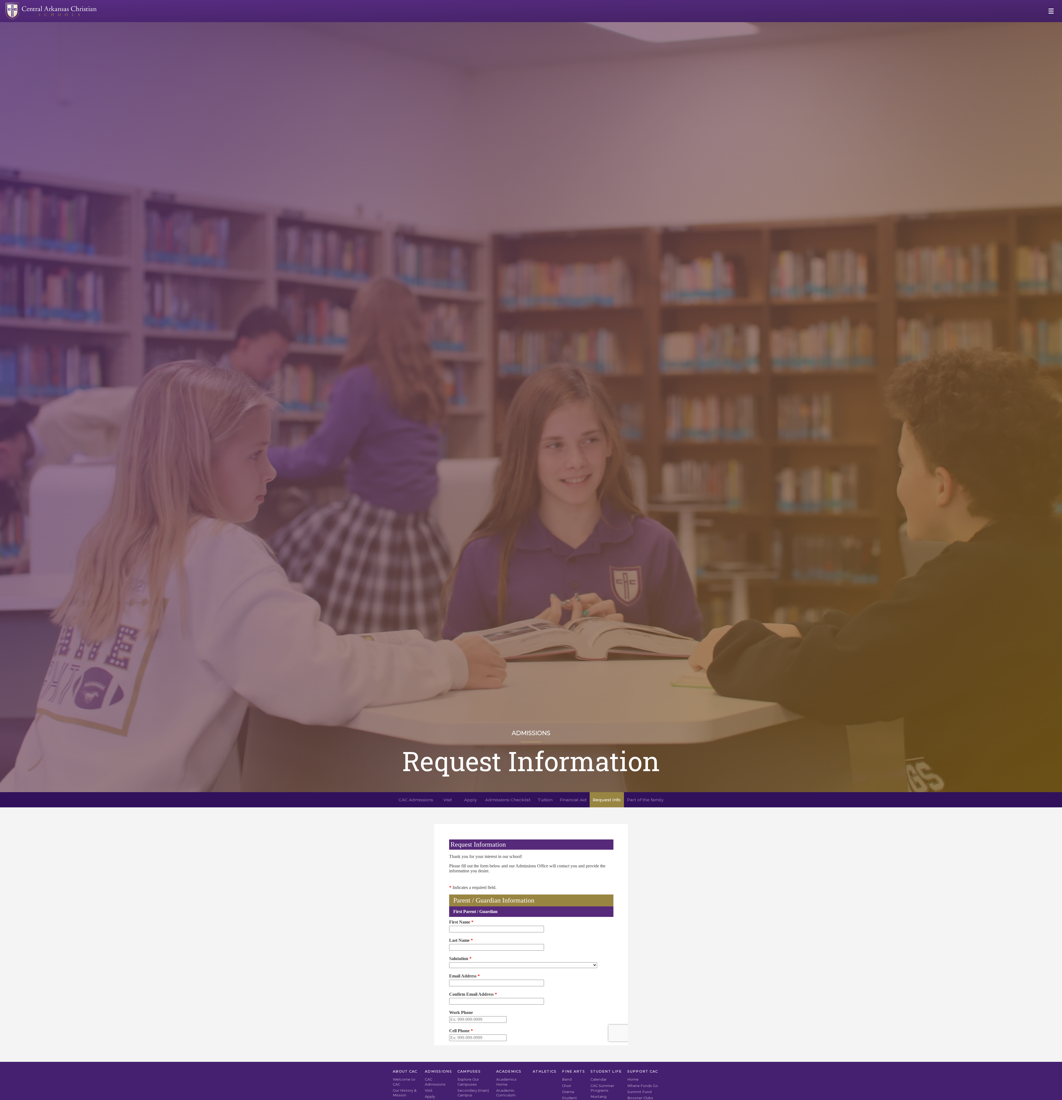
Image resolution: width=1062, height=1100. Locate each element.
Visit (429, 1090)
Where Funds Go (642, 1086)
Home (633, 1079)
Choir (566, 1086)
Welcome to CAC (404, 1081)
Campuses (469, 1071)
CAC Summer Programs (602, 1088)
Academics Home (506, 1081)
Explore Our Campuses (468, 1081)
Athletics (545, 1071)
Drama (568, 1092)
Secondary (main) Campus (473, 1092)
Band (567, 1079)
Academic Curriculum (506, 1092)
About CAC (405, 1071)
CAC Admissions (435, 1081)
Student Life (606, 1071)
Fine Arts (573, 1071)
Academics (509, 1071)
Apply (430, 1096)
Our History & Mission (405, 1092)
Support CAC (642, 1071)
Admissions (438, 1071)
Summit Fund (639, 1092)
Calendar (598, 1079)
